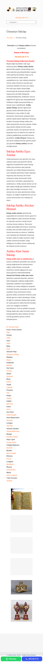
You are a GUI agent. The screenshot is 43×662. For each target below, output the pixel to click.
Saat (8, 349)
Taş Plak (9, 426)
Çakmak (9, 387)
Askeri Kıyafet (11, 415)
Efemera (9, 456)
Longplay (9, 461)
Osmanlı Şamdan (12, 428)
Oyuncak (9, 376)
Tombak (9, 481)
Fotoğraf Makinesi (12, 445)
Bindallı (9, 450)
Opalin (8, 374)
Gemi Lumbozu (11, 475)
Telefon (9, 398)
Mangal (9, 434)
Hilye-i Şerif (10, 439)
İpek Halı (9, 404)
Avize (8, 409)
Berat (8, 379)
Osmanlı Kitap (11, 351)
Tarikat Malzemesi (12, 431)
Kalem (8, 382)
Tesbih (8, 385)
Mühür (8, 472)
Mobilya (9, 365)
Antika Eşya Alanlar (29, 655)
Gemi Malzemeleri (12, 417)
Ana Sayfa (9, 38)
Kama (8, 406)
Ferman (9, 371)
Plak (8, 332)
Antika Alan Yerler (14, 655)
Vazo (8, 341)
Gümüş (9, 335)
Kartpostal (10, 362)
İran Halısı (10, 412)
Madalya (9, 357)
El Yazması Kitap (12, 327)
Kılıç (8, 393)
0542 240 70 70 (21, 8)
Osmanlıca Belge (12, 354)
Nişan (8, 360)
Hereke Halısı (11, 442)
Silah (8, 343)
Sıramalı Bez (11, 470)
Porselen (9, 390)
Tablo (8, 338)
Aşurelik (9, 448)
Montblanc (10, 464)
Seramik (9, 420)
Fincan (8, 459)
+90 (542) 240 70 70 (21, 17)
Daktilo (9, 401)
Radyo (8, 395)
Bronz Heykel (11, 453)
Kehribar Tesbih (12, 437)
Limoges (9, 423)
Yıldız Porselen (11, 478)
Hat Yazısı (10, 368)
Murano (9, 467)
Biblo (8, 346)
